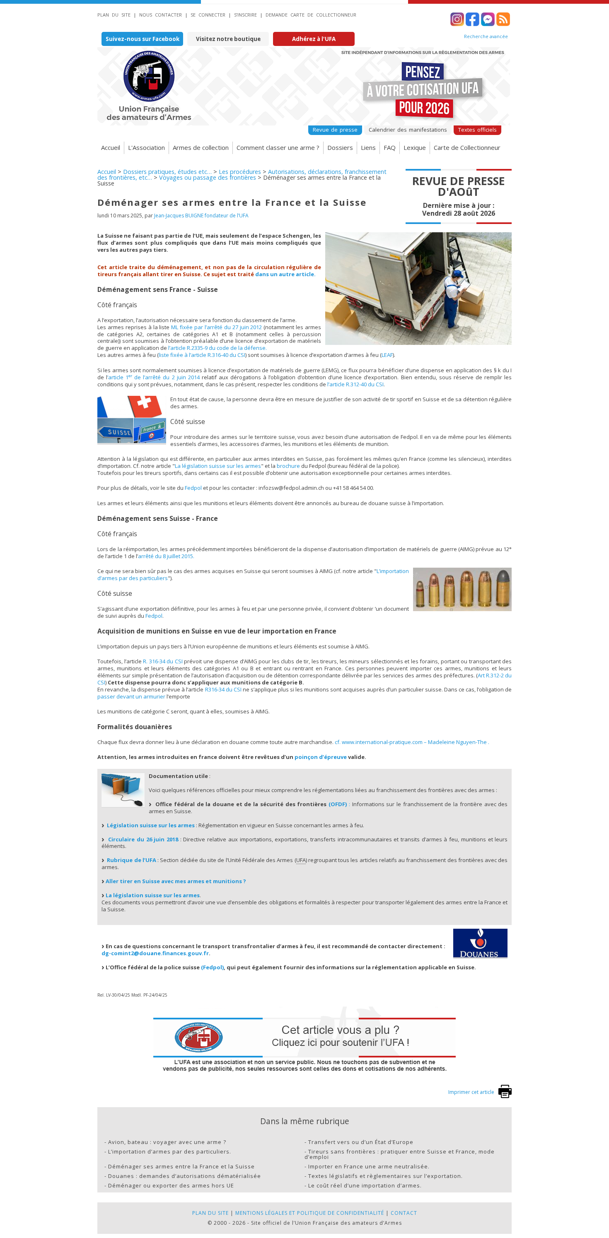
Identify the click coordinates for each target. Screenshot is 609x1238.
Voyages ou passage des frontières (207, 177)
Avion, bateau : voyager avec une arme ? (167, 1142)
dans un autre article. (285, 274)
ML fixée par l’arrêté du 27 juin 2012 (216, 327)
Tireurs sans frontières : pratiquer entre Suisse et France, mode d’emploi (399, 1154)
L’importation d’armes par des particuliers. (169, 1151)
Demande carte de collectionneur (311, 15)
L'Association (146, 147)
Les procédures (240, 172)
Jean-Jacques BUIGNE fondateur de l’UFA (201, 215)
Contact (404, 1212)
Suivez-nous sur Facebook (142, 39)
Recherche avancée (486, 36)
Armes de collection (201, 147)
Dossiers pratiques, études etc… (167, 172)
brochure (288, 466)
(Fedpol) (212, 967)
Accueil (110, 147)
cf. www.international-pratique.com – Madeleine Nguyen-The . (412, 742)
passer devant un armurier (131, 696)
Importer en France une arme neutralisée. (369, 1166)
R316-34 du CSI (223, 689)
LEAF (387, 355)
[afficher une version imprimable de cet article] (505, 1096)
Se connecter (208, 15)
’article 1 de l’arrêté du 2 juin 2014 (153, 377)
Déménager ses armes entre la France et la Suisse (181, 1166)
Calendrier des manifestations (408, 129)
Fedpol (193, 487)
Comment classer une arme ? (278, 147)
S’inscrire (245, 15)
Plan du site (113, 15)
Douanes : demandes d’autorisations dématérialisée (184, 1176)
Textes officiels (477, 129)
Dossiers (340, 147)
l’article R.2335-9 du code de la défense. (217, 348)
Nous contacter (160, 15)
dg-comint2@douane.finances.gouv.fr (155, 953)
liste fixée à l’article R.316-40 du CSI (202, 355)
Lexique (415, 147)
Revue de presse (335, 129)
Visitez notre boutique (228, 39)
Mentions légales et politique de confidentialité (309, 1212)
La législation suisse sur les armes (218, 466)
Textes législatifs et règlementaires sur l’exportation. (385, 1176)
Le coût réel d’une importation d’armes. (365, 1185)
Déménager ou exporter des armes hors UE (171, 1185)
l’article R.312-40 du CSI (355, 384)
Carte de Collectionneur (467, 147)
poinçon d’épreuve (321, 757)
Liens (368, 147)
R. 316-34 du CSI (163, 661)
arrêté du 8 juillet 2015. (166, 556)
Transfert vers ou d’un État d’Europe (360, 1142)
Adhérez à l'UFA (314, 39)
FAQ (390, 147)
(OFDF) (338, 804)
